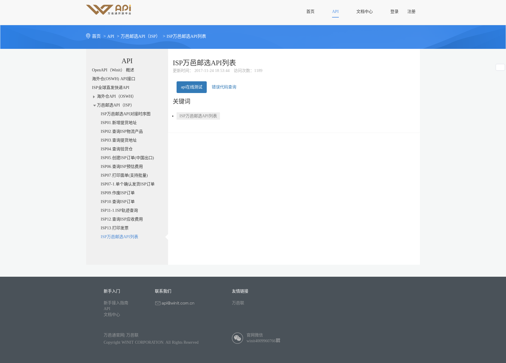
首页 (99, 36)
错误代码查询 (224, 87)
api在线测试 (191, 87)
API (107, 309)
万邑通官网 (114, 335)
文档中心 (112, 314)
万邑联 (238, 303)
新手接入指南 (116, 303)
